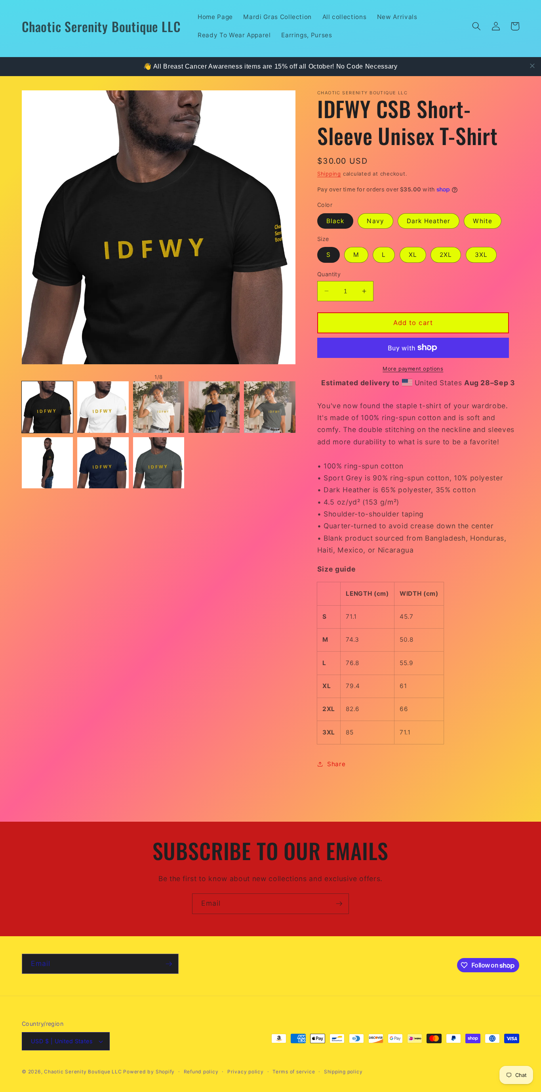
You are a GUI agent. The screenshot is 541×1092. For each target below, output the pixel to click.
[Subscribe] (339, 903)
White (482, 221)
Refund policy (201, 1072)
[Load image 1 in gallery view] (47, 406)
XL (413, 254)
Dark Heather (428, 221)
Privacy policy (245, 1072)
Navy (375, 221)
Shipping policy (343, 1072)
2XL (446, 254)
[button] (476, 26)
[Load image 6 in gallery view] (47, 462)
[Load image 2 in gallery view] (102, 406)
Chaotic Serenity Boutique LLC (83, 1072)
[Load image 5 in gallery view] (269, 406)
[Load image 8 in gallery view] (158, 462)
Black (335, 221)
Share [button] (336, 764)
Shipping (329, 173)
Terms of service (293, 1072)
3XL (481, 254)
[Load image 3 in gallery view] (158, 406)
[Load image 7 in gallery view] (102, 462)
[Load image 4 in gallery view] (214, 406)
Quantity (329, 273)
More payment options (413, 368)
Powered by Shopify (149, 1072)
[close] (532, 66)
